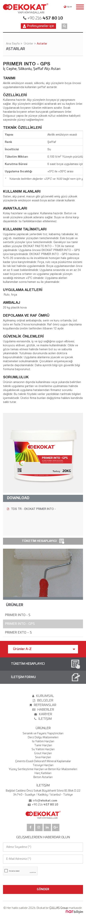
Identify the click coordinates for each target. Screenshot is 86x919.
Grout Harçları (43, 753)
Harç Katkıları (43, 773)
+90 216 (44, 18)
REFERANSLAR (45, 705)
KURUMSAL (45, 696)
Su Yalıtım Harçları (43, 749)
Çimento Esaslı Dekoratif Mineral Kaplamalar (43, 761)
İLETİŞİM (45, 718)
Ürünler (28, 43)
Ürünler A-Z (22, 649)
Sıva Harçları (43, 757)
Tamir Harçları (43, 745)
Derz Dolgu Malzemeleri (43, 737)
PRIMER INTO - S (18, 615)
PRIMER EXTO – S (18, 632)
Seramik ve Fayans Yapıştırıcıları (43, 733)
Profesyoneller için (40, 26)
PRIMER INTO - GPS (20, 623)
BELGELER (45, 700)
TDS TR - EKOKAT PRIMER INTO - (33, 508)
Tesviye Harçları (43, 765)
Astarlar (42, 43)
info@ (44, 800)
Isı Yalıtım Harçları (43, 741)
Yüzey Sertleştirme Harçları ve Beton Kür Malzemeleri (43, 769)
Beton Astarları (43, 777)
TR (68, 7)
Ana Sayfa (13, 43)
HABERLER (45, 709)
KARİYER (45, 714)
